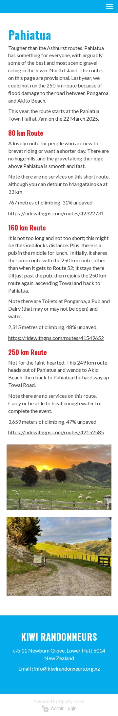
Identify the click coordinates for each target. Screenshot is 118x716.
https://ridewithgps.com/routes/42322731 (56, 213)
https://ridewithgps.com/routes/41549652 (56, 338)
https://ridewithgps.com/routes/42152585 (56, 432)
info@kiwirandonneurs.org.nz (67, 668)
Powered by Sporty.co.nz (59, 701)
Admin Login (63, 708)
